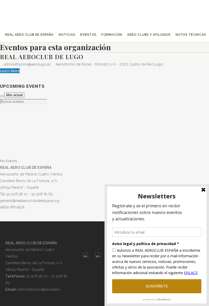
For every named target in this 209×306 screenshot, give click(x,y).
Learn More (10, 70)
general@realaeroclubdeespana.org (29, 201)
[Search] (2, 96)
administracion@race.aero (39, 289)
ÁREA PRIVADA (12, 207)
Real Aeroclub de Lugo (41, 57)
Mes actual (14, 95)
